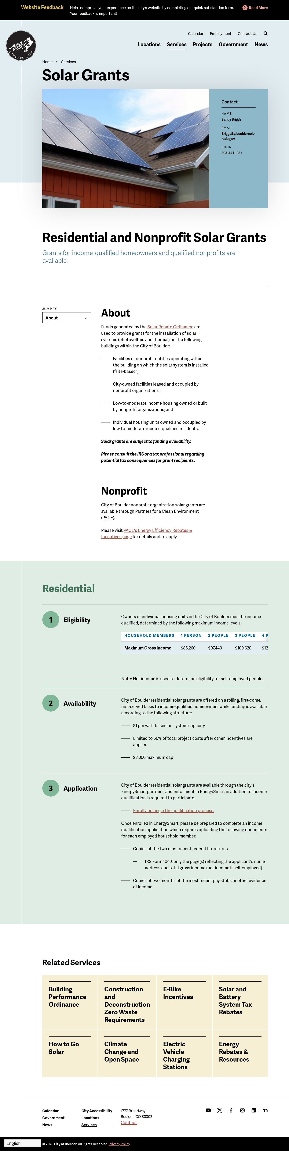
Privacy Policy (119, 1143)
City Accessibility (96, 1110)
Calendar (196, 33)
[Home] (21, 46)
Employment (220, 33)
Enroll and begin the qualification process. (173, 810)
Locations (149, 44)
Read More (258, 7)
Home (47, 61)
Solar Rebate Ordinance (170, 327)
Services (177, 44)
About (51, 318)
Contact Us (247, 33)
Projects (202, 44)
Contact (129, 1122)
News (261, 44)
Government (233, 44)
